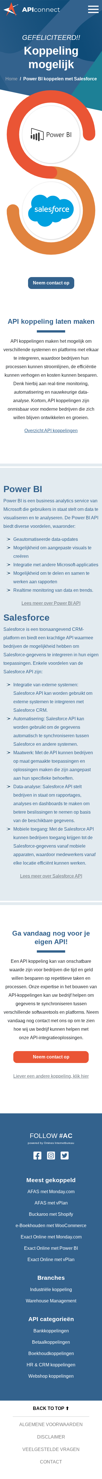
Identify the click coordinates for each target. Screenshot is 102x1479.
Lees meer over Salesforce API (51, 876)
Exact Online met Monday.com (51, 1236)
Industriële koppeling (51, 1289)
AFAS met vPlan (51, 1203)
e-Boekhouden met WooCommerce (51, 1225)
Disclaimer (51, 1437)
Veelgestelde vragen (51, 1449)
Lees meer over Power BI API (51, 603)
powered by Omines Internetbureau (51, 1142)
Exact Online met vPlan (51, 1259)
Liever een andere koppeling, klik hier (51, 1076)
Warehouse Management (51, 1300)
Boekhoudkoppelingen (51, 1353)
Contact (51, 1461)
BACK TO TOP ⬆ (51, 1408)
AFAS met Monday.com (51, 1191)
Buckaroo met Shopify (51, 1214)
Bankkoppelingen (51, 1330)
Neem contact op (51, 282)
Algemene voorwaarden (51, 1424)
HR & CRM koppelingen (51, 1364)
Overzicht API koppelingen (51, 430)
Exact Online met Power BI (51, 1248)
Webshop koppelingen (51, 1376)
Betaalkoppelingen (51, 1342)
